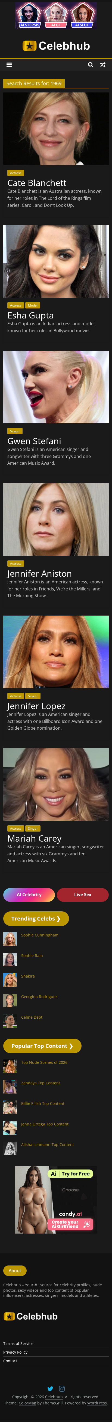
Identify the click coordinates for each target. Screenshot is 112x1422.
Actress (15, 173)
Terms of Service (18, 1343)
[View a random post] (103, 64)
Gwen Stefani (34, 441)
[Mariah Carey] (55, 751)
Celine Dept (31, 1017)
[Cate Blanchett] (55, 96)
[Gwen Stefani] (55, 354)
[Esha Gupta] (55, 228)
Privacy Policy (15, 1352)
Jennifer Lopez (36, 706)
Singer (15, 431)
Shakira (28, 976)
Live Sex (82, 895)
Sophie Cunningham (39, 935)
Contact (10, 1360)
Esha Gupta (30, 315)
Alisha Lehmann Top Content (47, 1144)
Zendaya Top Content (40, 1082)
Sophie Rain (32, 955)
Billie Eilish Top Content (42, 1103)
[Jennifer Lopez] (55, 619)
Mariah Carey (34, 838)
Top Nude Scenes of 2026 (44, 1062)
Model (33, 305)
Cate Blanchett (36, 182)
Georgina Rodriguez (39, 996)
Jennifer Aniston (39, 573)
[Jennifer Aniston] (55, 486)
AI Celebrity (29, 895)
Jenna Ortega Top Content (45, 1124)
